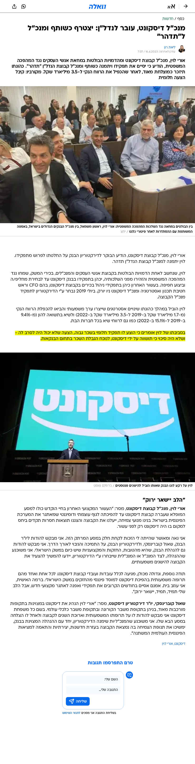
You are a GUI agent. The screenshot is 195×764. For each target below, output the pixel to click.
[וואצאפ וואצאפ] (23, 6)
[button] (171, 6)
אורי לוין (167, 644)
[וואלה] (97, 6)
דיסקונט (179, 644)
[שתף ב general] (14, 6)
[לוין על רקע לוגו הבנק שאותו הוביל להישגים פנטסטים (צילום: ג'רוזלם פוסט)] (97, 421)
